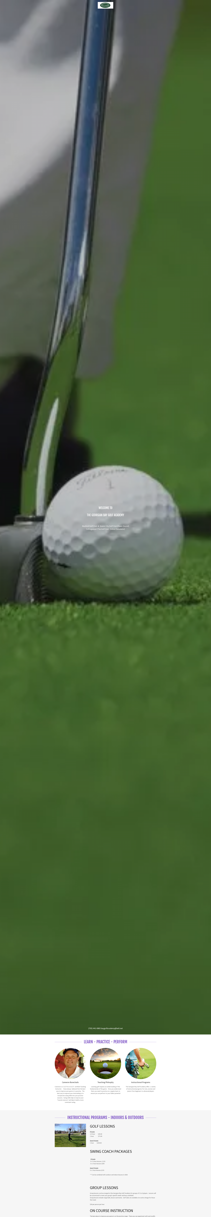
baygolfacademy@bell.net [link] (112, 1028)
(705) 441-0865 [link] (94, 1028)
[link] (105, 5)
